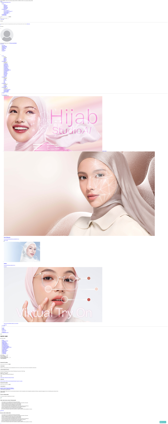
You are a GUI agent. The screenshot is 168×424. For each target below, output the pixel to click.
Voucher (3, 92)
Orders (1, 377)
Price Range (2, 357)
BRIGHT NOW (6, 65)
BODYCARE (6, 7)
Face (4, 81)
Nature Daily (5, 71)
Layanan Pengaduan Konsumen (5, 369)
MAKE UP (5, 6)
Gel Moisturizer (6, 68)
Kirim (9, 364)
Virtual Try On (6, 13)
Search (10, 16)
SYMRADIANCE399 (5, 332)
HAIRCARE (4, 83)
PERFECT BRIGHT (5, 350)
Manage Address (4, 46)
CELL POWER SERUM (5, 346)
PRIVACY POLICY (3, 388)
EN (1, 1)
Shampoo (5, 85)
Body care (5, 59)
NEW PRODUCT (4, 344)
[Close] (0, 54)
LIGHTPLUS (6, 64)
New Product (6, 67)
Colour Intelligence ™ (7, 12)
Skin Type (1, 355)
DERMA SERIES (4, 343)
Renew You (5, 74)
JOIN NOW (2, 410)
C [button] (2, 19)
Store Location (4, 330)
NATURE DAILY (4, 348)
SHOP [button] (3, 3)
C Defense (5, 75)
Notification (3, 47)
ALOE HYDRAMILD (7, 89)
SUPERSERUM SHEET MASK (6, 347)
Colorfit (5, 79)
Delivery (3, 377)
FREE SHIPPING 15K (3, 0)
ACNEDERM (4, 353)
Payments (12, 377)
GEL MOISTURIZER (5, 345)
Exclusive (5, 80)
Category (1, 356)
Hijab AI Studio (6, 10)
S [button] (0, 17)
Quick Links (2, 379)
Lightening (5, 72)
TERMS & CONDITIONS (10, 388)
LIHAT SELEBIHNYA (3, 358)
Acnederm (5, 76)
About (3, 328)
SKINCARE (5, 5)
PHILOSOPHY (4, 15)
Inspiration (3, 325)
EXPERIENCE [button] (4, 9)
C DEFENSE (4, 352)
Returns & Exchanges (8, 377)
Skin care (5, 58)
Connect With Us (3, 386)
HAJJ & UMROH (6, 90)
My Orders (3, 45)
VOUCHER (5, 8)
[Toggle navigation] (0, 2)
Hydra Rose (5, 73)
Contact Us (3, 329)
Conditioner (5, 86)
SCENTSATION (6, 91)
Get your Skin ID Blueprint (8, 11)
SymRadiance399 (6, 66)
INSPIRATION (4, 14)
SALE (5, 4)
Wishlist (3, 49)
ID (0, 1)
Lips (4, 82)
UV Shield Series (6, 70)
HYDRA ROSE (4, 351)
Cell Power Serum (6, 69)
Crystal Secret (6, 63)
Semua (3, 340)
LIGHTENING (4, 349)
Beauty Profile (4, 48)
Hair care (5, 60)
